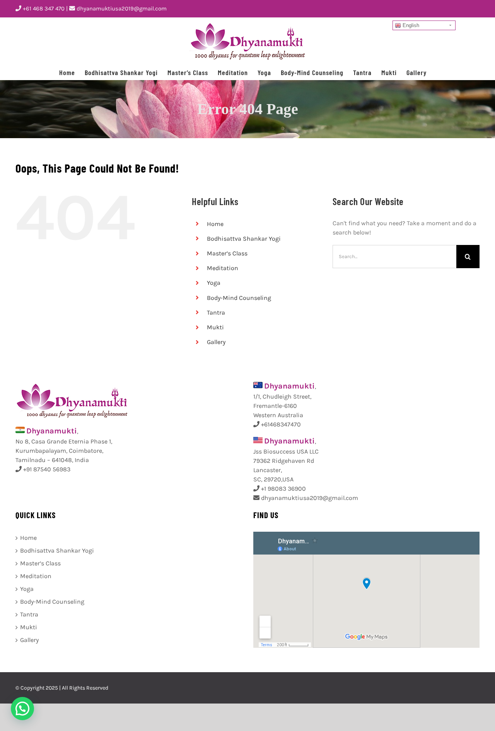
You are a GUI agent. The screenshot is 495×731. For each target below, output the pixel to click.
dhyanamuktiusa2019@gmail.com (121, 8)
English (410, 25)
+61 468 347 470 (43, 8)
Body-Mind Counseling (239, 297)
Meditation (222, 268)
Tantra (216, 312)
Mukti (215, 327)
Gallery (216, 342)
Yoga (213, 282)
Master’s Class (227, 253)
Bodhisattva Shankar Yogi (244, 238)
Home (215, 224)
